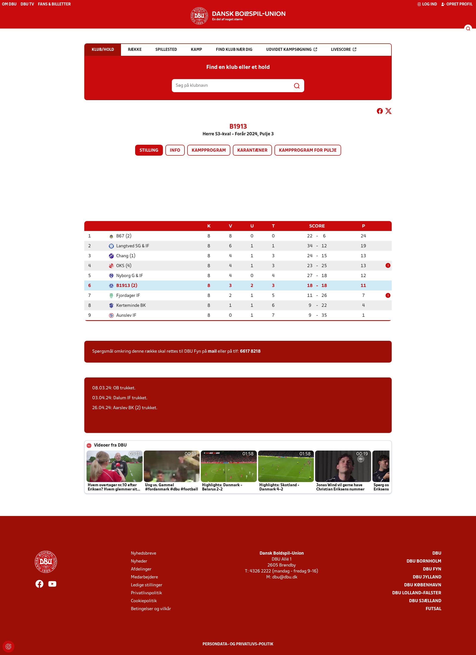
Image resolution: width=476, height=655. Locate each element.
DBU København (422, 585)
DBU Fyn (432, 569)
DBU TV (27, 4)
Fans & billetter (54, 4)
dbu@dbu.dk (284, 577)
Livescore (341, 50)
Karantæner (252, 150)
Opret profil (459, 4)
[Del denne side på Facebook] (380, 112)
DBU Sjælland (425, 601)
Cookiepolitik (144, 601)
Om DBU (9, 4)
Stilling (149, 150)
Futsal (433, 609)
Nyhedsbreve (143, 553)
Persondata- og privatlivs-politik (238, 644)
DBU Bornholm (424, 561)
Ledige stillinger (146, 585)
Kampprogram (209, 150)
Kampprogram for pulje (308, 150)
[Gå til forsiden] (238, 16)
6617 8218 (250, 351)
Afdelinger (141, 569)
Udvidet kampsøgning (289, 50)
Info (175, 150)
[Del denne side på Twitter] (388, 112)
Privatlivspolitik (146, 593)
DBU (436, 553)
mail (212, 351)
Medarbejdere (144, 577)
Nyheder (139, 561)
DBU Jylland (427, 577)
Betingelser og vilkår (151, 609)
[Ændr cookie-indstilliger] (8, 647)
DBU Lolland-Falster (416, 593)
